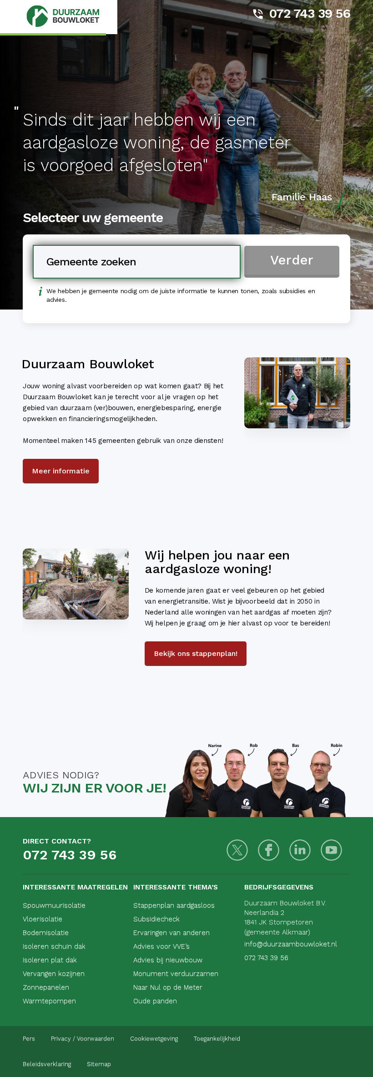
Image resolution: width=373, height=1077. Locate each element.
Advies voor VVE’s (161, 946)
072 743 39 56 (309, 13)
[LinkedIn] (300, 850)
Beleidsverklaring (47, 1064)
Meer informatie (61, 471)
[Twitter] (237, 850)
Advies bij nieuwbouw (167, 960)
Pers (29, 1038)
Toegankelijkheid (217, 1038)
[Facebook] (268, 850)
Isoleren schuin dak (54, 946)
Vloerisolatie (42, 919)
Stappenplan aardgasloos (174, 905)
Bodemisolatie (46, 933)
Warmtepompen (49, 1001)
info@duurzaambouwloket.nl (290, 944)
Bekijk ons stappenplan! (195, 653)
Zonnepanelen (46, 987)
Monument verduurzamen (175, 974)
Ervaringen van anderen (171, 933)
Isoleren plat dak (50, 960)
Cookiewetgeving (154, 1038)
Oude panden (155, 1001)
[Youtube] (331, 850)
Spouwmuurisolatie (54, 905)
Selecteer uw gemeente (93, 217)
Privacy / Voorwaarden (82, 1038)
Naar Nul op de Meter (167, 987)
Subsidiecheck (156, 919)
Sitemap (99, 1064)
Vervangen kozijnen (54, 974)
